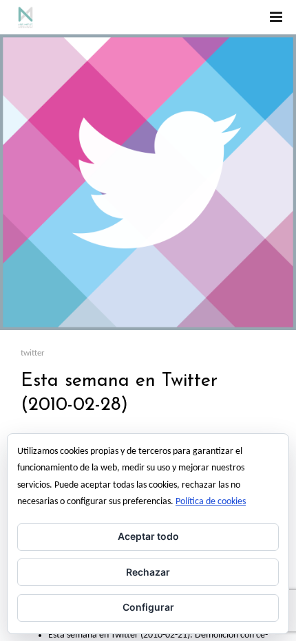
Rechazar (148, 572)
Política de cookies (211, 502)
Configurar (148, 607)
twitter (33, 353)
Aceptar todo (148, 536)
